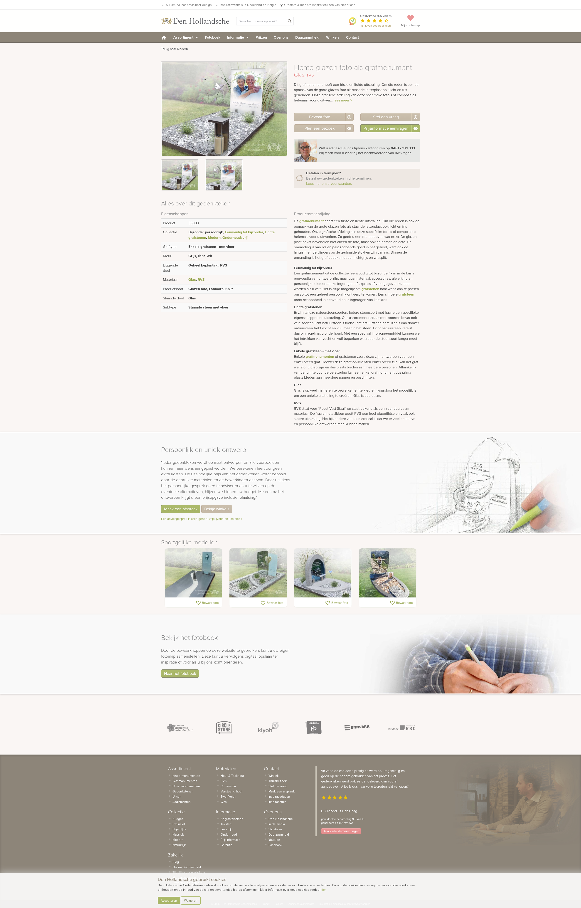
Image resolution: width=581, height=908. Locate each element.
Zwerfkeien (228, 796)
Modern (214, 237)
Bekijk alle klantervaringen (341, 831)
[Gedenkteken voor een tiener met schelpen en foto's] (387, 572)
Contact (352, 37)
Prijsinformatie (230, 839)
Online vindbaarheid (186, 867)
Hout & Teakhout (232, 775)
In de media (276, 824)
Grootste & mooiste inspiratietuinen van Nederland (319, 4)
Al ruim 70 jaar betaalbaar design (189, 4)
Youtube (274, 839)
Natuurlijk (179, 845)
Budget (177, 819)
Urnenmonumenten (186, 786)
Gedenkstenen (182, 791)
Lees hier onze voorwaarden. (329, 183)
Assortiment (183, 37)
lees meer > (343, 100)
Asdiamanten (181, 801)
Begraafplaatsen (232, 819)
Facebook (275, 845)
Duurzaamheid (307, 37)
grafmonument (311, 221)
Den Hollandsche (280, 819)
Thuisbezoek (277, 781)
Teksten (226, 824)
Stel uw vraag (277, 786)
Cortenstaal (228, 786)
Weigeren (190, 900)
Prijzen (261, 37)
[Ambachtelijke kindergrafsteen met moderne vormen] (323, 572)
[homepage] (164, 37)
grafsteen (406, 294)
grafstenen (370, 288)
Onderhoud (229, 834)
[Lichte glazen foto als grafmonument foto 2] (224, 175)
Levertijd (227, 829)
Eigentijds (179, 829)
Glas (192, 279)
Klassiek (178, 834)
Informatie (236, 37)
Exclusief (178, 824)
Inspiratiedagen (279, 796)
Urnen (176, 796)
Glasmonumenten (184, 781)
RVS (201, 279)
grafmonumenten (320, 356)
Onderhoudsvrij (235, 237)
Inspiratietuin (277, 801)
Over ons (281, 37)
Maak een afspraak (180, 509)
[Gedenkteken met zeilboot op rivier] (193, 572)
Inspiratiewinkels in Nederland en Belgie (248, 4)
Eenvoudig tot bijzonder (244, 232)
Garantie (226, 845)
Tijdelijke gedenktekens (189, 872)
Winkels (332, 37)
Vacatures (275, 829)
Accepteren (169, 900)
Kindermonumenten (186, 775)
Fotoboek (212, 37)
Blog (175, 862)
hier (323, 889)
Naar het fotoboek (180, 673)
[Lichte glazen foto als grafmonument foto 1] (180, 175)
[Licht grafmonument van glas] (258, 572)
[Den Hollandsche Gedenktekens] (195, 21)
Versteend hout (231, 791)
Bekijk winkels (216, 509)
